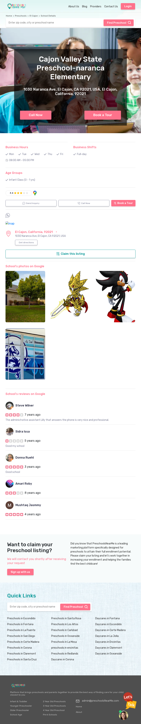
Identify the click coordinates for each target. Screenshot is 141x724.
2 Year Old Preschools (54, 701)
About (79, 712)
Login (128, 6)
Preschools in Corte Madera (23, 641)
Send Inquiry (32, 203)
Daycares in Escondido (108, 624)
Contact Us (111, 6)
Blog (84, 6)
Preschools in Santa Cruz (22, 659)
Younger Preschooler (21, 706)
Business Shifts (84, 147)
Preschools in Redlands (64, 653)
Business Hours (17, 147)
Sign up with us (20, 572)
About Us (73, 6)
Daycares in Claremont (108, 647)
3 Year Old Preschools (54, 706)
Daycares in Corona (62, 659)
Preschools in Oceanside (65, 636)
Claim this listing (73, 254)
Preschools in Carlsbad (64, 630)
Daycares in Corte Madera (110, 630)
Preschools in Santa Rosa (66, 618)
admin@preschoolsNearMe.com (100, 700)
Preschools (21, 15)
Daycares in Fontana (107, 618)
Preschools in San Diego (21, 636)
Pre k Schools (50, 714)
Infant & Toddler (18, 701)
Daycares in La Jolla (107, 636)
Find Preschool (116, 22)
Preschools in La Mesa (64, 641)
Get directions (26, 242)
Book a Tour (102, 115)
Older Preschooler (19, 710)
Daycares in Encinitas (108, 641)
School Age (16, 714)
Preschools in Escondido (21, 618)
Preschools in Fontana (20, 624)
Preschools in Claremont (21, 653)
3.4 (11, 193)
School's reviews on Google (25, 394)
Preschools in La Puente (21, 630)
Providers (95, 6)
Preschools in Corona (19, 647)
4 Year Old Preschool (54, 710)
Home (9, 15)
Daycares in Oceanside (108, 653)
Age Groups (14, 173)
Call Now (36, 115)
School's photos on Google (25, 266)
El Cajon (34, 15)
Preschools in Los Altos (64, 624)
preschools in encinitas (64, 647)
